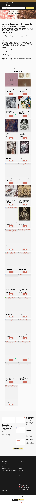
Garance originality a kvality (6, 486)
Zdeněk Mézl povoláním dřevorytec (29, 429)
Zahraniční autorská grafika (6, 468)
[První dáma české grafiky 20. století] (20, 420)
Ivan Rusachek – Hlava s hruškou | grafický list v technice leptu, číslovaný (24, 223)
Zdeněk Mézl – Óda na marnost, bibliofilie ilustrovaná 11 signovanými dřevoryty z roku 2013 (11, 245)
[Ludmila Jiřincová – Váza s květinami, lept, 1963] (11, 320)
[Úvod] (7, 5)
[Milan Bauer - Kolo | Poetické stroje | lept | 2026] (24, 164)
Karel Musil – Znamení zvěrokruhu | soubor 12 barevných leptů (24, 244)
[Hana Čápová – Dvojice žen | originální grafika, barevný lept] (24, 298)
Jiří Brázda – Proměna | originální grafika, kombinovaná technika (23, 335)
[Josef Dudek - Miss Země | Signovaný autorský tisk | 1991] (11, 148)
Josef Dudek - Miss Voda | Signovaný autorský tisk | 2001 (24, 134)
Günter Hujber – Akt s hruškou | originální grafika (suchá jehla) (10, 356)
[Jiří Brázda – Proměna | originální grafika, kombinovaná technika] (24, 320)
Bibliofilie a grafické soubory (6, 463)
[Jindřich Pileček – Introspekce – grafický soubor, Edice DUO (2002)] (11, 386)
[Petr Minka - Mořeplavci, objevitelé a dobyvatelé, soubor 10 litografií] (11, 80)
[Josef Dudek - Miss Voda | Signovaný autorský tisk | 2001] (24, 126)
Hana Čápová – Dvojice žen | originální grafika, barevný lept (24, 312)
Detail (11, 93)
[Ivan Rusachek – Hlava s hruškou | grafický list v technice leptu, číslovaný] (24, 214)
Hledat (24, 8)
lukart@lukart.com (24, 489)
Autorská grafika (4, 461)
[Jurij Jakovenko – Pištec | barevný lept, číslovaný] (11, 208)
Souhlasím (21, 499)
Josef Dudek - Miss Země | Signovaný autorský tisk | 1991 (11, 156)
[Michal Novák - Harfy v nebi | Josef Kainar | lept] (11, 164)
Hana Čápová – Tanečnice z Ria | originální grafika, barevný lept (23, 378)
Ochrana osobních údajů (5, 488)
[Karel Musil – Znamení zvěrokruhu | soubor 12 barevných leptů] (24, 230)
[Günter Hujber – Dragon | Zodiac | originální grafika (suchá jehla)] (24, 342)
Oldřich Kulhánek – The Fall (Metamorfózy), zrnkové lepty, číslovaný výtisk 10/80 (23, 89)
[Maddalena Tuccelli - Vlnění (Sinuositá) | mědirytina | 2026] (11, 191)
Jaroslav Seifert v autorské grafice (30, 440)
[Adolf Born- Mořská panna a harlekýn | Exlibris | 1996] (24, 102)
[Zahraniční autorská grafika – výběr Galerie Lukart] (8, 420)
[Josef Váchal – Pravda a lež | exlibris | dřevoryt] (11, 126)
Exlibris (3, 466)
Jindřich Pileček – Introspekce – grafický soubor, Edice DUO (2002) (11, 400)
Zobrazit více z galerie (18, 448)
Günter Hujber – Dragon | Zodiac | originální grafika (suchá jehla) (24, 356)
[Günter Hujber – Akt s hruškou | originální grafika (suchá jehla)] (11, 342)
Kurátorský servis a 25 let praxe (6, 483)
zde (21, 502)
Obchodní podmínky (5, 485)
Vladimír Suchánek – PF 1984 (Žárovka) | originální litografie (24, 290)
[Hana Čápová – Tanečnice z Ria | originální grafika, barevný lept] (24, 363)
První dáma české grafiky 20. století (30, 418)
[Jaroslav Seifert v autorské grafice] (20, 442)
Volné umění (4, 464)
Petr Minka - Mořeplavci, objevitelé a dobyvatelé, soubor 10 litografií (11, 89)
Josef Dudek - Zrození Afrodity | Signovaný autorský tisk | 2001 (10, 112)
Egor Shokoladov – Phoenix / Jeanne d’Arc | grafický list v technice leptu (24, 201)
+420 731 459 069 (12, 2)
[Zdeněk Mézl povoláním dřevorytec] (20, 430)
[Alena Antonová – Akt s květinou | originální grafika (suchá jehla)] (11, 363)
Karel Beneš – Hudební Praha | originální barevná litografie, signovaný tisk (11, 290)
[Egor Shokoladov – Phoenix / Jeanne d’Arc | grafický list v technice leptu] (24, 191)
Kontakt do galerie (4, 490)
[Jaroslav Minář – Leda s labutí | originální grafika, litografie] (11, 298)
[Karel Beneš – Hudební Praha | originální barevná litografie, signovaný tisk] (11, 275)
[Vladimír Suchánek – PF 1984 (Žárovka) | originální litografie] (24, 275)
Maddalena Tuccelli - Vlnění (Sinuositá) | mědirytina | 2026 (11, 201)
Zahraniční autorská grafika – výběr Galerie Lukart (8, 427)
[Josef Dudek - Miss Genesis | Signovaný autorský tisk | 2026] (24, 148)
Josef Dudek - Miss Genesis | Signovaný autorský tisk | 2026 (23, 156)
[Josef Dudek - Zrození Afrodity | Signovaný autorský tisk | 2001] (11, 103)
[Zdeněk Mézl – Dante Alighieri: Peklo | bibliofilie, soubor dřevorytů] (24, 253)
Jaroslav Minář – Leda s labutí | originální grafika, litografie (10, 312)
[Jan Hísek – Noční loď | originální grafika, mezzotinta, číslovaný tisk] (11, 253)
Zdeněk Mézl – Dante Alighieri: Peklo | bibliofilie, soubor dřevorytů (24, 267)
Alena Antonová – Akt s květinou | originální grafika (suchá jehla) (10, 378)
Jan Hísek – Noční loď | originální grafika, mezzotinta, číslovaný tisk (10, 267)
